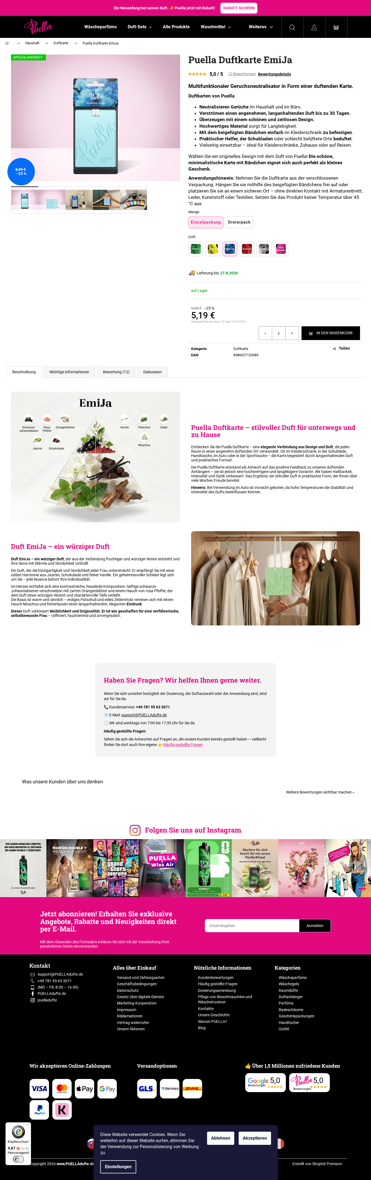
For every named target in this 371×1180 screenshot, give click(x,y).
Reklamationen (130, 1016)
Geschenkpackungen (296, 1016)
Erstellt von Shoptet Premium (317, 1164)
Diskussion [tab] (152, 372)
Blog (202, 1028)
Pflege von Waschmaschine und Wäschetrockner (225, 999)
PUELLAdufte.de (52, 993)
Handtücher (289, 1022)
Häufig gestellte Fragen (183, 744)
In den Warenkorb (334, 333)
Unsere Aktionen (131, 1029)
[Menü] (27, 1125)
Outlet (284, 1029)
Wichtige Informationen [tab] (69, 372)
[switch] (18, 1159)
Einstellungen (118, 1166)
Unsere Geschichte (214, 1015)
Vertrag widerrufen (133, 1022)
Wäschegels (289, 984)
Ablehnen (220, 1138)
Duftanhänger (291, 997)
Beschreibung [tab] (24, 372)
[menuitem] (100, 27)
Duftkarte (240, 349)
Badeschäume (291, 1010)
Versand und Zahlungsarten (140, 977)
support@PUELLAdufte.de (144, 715)
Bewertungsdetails (274, 74)
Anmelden (314, 925)
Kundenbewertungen (216, 977)
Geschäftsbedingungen (137, 984)
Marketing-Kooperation (137, 1003)
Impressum (126, 1010)
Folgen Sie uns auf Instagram (193, 829)
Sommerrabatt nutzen (247, 8)
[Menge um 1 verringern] (265, 333)
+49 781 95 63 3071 (55, 981)
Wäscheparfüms (293, 977)
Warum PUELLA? (212, 1021)
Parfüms (286, 1003)
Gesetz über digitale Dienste (140, 997)
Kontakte (206, 1008)
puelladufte (47, 1000)
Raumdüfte (288, 990)
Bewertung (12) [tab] (116, 372)
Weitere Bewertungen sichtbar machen (319, 792)
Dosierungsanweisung (217, 990)
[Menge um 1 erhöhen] (292, 333)
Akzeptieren (255, 1138)
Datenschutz (128, 990)
